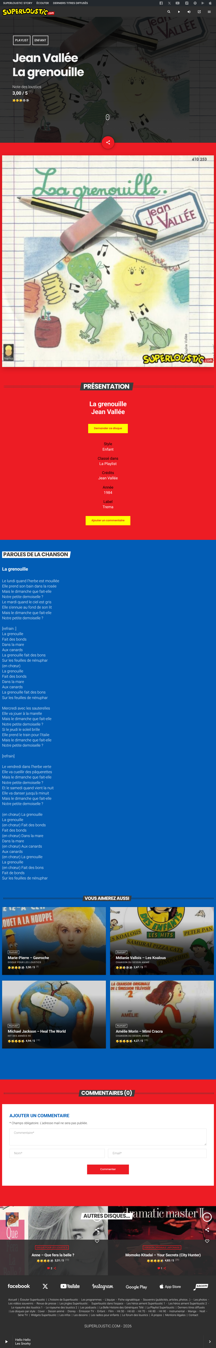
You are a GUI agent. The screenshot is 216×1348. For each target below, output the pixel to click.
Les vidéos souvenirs (20, 1303)
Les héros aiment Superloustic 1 (146, 1303)
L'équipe (110, 1299)
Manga (192, 1311)
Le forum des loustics (135, 1315)
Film (111, 1311)
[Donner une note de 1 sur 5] (14, 100)
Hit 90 (162, 1311)
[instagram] (187, 3)
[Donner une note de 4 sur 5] (24, 100)
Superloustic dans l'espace (107, 1303)
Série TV (23, 1315)
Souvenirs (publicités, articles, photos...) (166, 1299)
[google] (203, 3)
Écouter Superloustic (32, 1299)
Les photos (200, 1299)
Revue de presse (46, 1303)
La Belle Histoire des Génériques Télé (122, 1307)
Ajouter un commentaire (107, 520)
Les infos (64, 1315)
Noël (202, 1311)
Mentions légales (175, 1315)
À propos (156, 1315)
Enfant (40, 40)
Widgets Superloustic (44, 1315)
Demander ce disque (108, 428)
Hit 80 (151, 1311)
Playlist (21, 40)
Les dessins (81, 1315)
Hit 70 (141, 1311)
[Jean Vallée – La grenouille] (108, 366)
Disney (72, 1311)
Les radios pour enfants (105, 1315)
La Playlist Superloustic (161, 1307)
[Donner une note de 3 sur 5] (21, 100)
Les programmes (91, 1299)
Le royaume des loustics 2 (61, 1307)
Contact (193, 1315)
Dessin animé (56, 1311)
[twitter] (170, 2)
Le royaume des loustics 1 (26, 1307)
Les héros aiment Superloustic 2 (187, 1303)
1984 (108, 493)
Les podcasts (88, 1307)
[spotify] (195, 3)
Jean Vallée (108, 412)
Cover (41, 1311)
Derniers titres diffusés (191, 1307)
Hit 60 (131, 1311)
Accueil (12, 1299)
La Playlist (108, 464)
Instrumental (177, 1311)
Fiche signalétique (129, 1299)
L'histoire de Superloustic (63, 1299)
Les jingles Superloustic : (74, 1303)
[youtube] (177, 3)
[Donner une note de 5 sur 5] (27, 100)
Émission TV (86, 1311)
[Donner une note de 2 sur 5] (17, 100)
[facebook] (161, 3)
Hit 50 (120, 1311)
